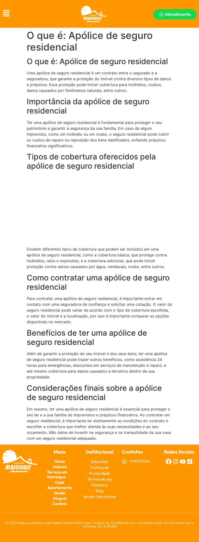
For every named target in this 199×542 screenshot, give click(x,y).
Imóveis (60, 466)
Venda (60, 492)
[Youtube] (183, 461)
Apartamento (59, 487)
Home (59, 461)
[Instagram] (176, 461)
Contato (59, 503)
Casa (59, 482)
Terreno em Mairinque (57, 474)
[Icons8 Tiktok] (190, 461)
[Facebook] (169, 461)
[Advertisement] (99, 209)
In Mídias (110, 526)
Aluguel (59, 498)
